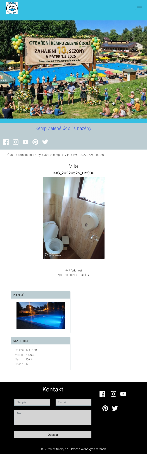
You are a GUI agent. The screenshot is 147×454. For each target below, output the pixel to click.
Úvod (11, 155)
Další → (84, 274)
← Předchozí (73, 270)
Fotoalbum (25, 155)
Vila (67, 155)
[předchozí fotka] (15, 219)
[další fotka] (132, 219)
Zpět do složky (67, 274)
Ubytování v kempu (48, 155)
